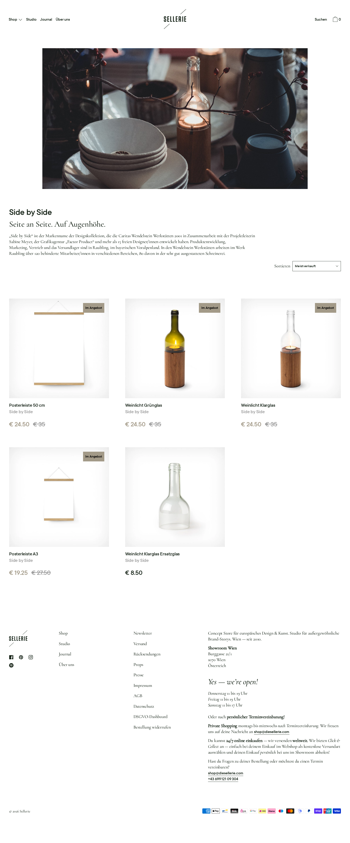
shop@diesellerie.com (271, 731)
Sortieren (282, 266)
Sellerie (25, 811)
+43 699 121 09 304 (223, 779)
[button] (321, 20)
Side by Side (21, 411)
